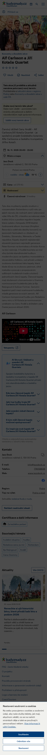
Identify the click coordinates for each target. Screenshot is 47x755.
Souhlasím (23, 734)
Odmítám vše (23, 741)
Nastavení (23, 748)
